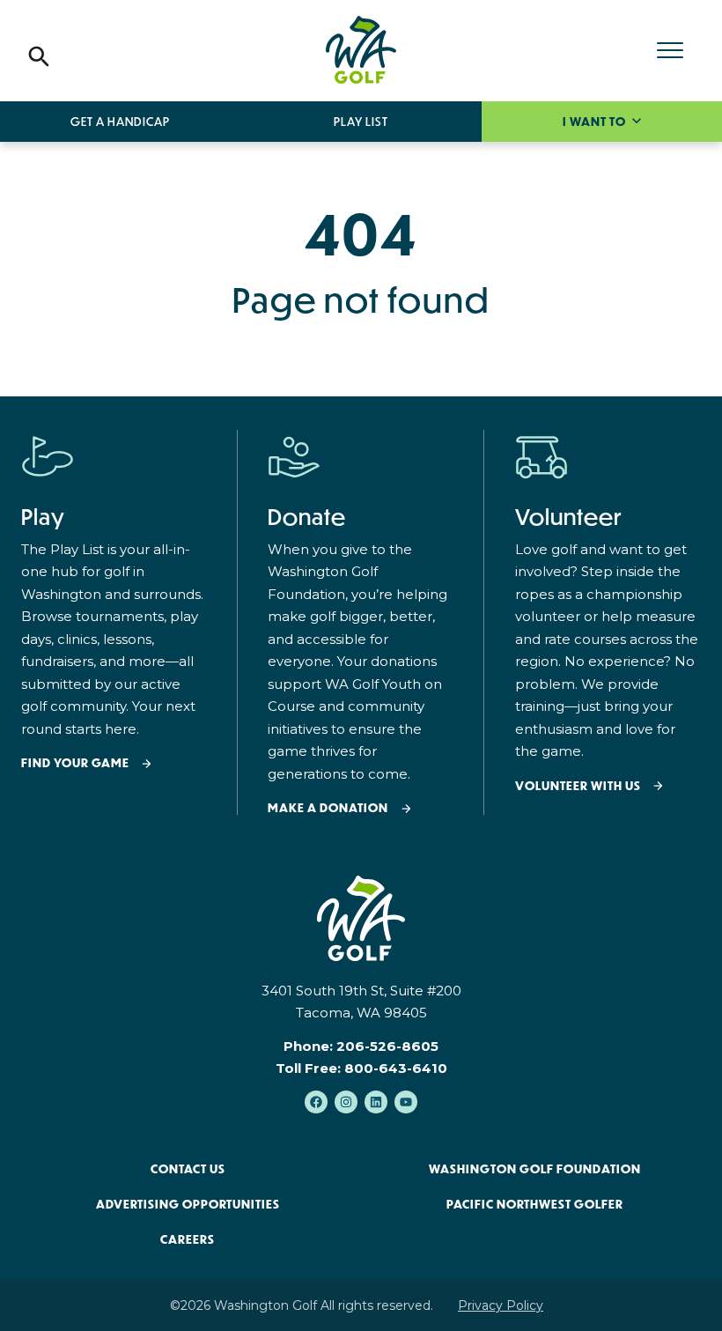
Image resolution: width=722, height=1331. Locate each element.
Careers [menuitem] (187, 1239)
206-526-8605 (387, 1046)
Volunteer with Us (578, 786)
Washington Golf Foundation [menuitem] (535, 1169)
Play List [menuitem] (361, 121)
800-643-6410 (395, 1068)
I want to (596, 121)
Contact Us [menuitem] (188, 1169)
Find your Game (75, 763)
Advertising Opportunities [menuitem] (188, 1204)
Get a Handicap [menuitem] (120, 121)
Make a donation (328, 808)
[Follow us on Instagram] (346, 1102)
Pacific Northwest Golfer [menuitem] (534, 1204)
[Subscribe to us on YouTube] (405, 1102)
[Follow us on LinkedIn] (376, 1102)
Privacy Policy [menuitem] (500, 1305)
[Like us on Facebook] (316, 1102)
